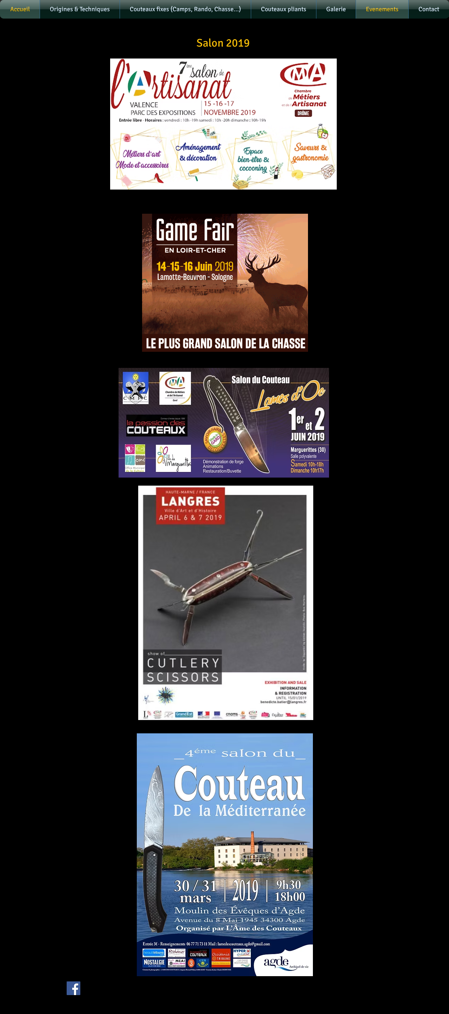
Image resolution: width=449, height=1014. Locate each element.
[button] (80, 9)
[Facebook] (73, 988)
